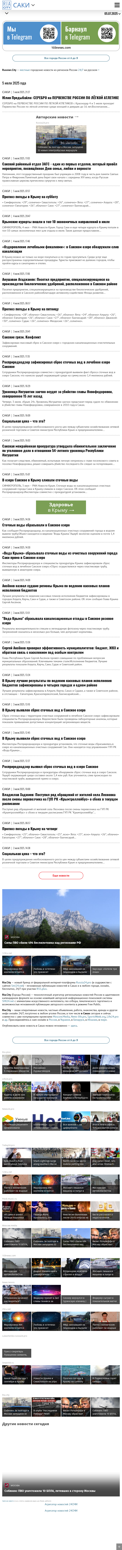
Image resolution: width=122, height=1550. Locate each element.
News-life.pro (78, 1016)
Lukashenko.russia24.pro (14, 1335)
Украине (65, 1019)
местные (25, 70)
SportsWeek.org (96, 1016)
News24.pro (8, 1109)
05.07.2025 (111, 13)
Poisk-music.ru (9, 1198)
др (5, 1019)
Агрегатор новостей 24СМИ (61, 1504)
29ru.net (6, 1309)
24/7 (80, 70)
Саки (6, 92)
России (53, 1019)
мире (104, 1019)
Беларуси (78, 1019)
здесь (74, 1025)
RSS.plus (42, 988)
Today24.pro (8, 1145)
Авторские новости (54, 117)
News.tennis (8, 1282)
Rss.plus (6, 1052)
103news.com (9, 1255)
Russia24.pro (42, 122)
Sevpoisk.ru (8, 1362)
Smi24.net (17, 985)
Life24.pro (113, 1016)
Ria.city (5, 1394)
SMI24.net (8, 1001)
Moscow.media (9, 1225)
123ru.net (7, 953)
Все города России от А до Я (61, 58)
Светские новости (8, 1501)
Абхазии (92, 1019)
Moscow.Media (61, 1016)
